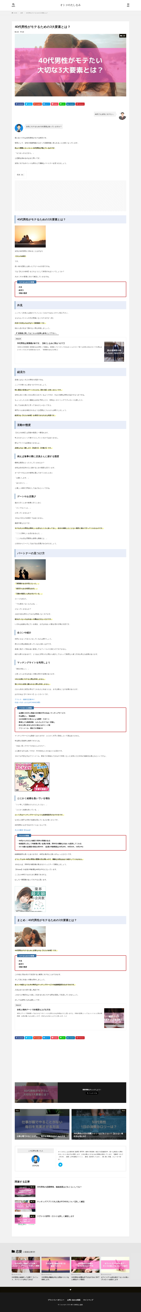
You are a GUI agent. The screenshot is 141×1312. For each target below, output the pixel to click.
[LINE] (62, 104)
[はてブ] (46, 104)
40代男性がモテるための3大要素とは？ (37, 13)
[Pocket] (55, 104)
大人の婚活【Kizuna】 (23, 830)
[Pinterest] (80, 104)
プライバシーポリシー (56, 1300)
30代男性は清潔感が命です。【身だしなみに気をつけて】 (41, 343)
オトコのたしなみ (77, 1304)
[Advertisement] (70, 194)
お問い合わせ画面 (74, 1300)
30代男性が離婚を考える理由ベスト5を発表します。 (55, 1278)
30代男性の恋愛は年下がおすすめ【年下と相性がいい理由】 (85, 1278)
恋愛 (21, 13)
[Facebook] (19, 104)
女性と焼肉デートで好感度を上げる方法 (33, 1009)
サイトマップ (88, 1300)
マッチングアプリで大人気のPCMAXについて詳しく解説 (61, 1201)
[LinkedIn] (70, 104)
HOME (15, 13)
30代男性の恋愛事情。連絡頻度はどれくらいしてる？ (59, 1187)
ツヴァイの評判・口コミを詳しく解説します (55, 1216)
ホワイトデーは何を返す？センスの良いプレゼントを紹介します (115, 1278)
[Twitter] (29, 104)
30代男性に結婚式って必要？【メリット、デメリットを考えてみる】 (25, 1278)
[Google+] (37, 104)
